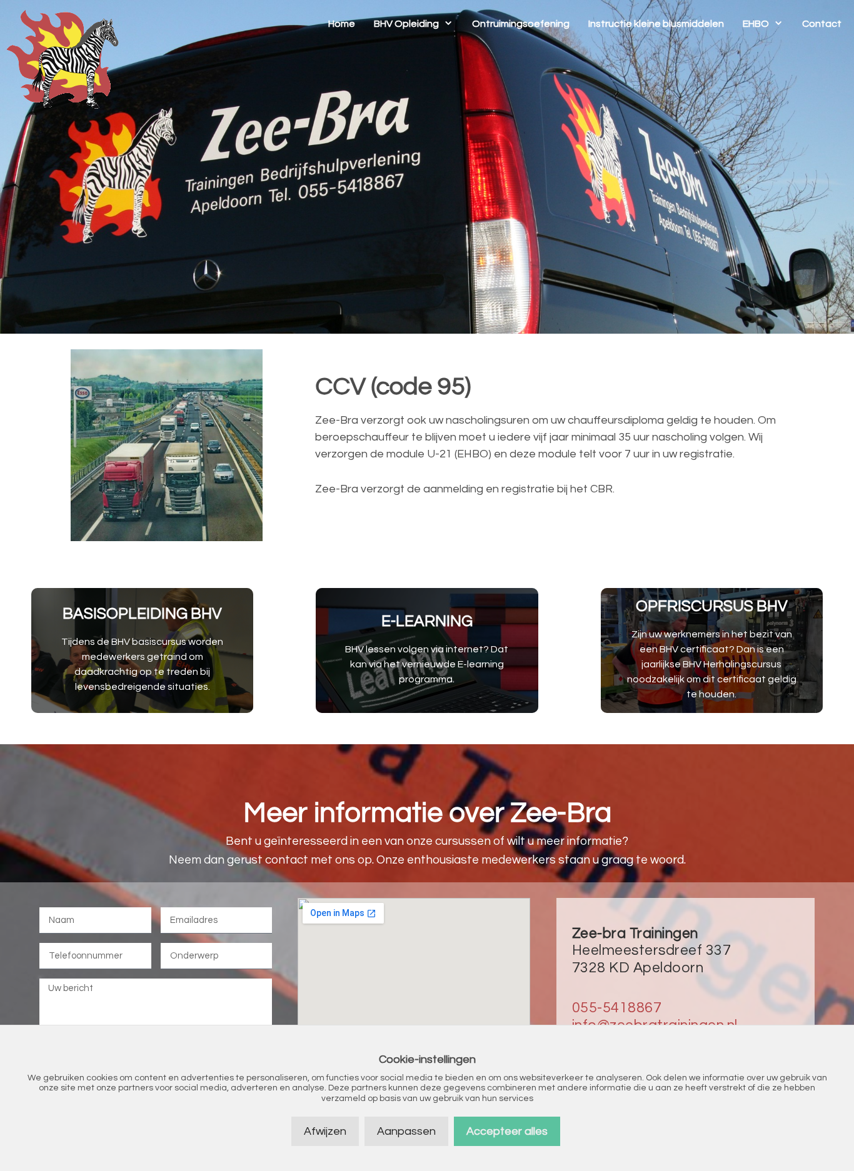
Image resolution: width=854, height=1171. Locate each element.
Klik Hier (142, 650)
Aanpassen (406, 1131)
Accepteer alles (507, 1131)
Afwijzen (325, 1131)
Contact (821, 24)
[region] (427, 167)
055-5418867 (617, 1007)
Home (341, 24)
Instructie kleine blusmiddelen (656, 24)
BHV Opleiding (406, 24)
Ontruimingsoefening (521, 24)
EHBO (756, 24)
